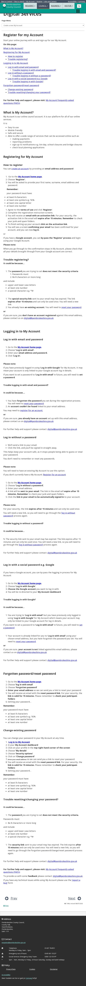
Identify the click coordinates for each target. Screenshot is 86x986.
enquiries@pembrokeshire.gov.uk (14, 942)
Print (7, 906)
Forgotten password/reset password (21, 85)
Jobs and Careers (50, 1)
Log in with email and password (23, 67)
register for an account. (31, 410)
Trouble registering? (18, 59)
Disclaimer (54, 969)
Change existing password (20, 89)
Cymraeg (81, 1)
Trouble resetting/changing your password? (29, 92)
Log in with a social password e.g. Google (27, 78)
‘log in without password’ (31, 544)
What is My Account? (13, 48)
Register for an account (54, 474)
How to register (15, 56)
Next (71, 898)
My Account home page (29, 583)
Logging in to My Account (15, 63)
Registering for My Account (16, 52)
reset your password (71, 307)
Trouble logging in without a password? (31, 75)
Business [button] (55, 6)
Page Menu (6, 21)
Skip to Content (6, 1)
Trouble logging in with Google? (27, 81)
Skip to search (19, 1)
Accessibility (72, 1)
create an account (20, 168)
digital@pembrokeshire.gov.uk (39, 318)
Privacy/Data (10, 969)
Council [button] (43, 6)
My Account (30, 1)
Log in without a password (21, 73)
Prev (14, 898)
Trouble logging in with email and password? (34, 70)
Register (39, 1)
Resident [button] (29, 6)
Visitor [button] (68, 6)
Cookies (32, 969)
